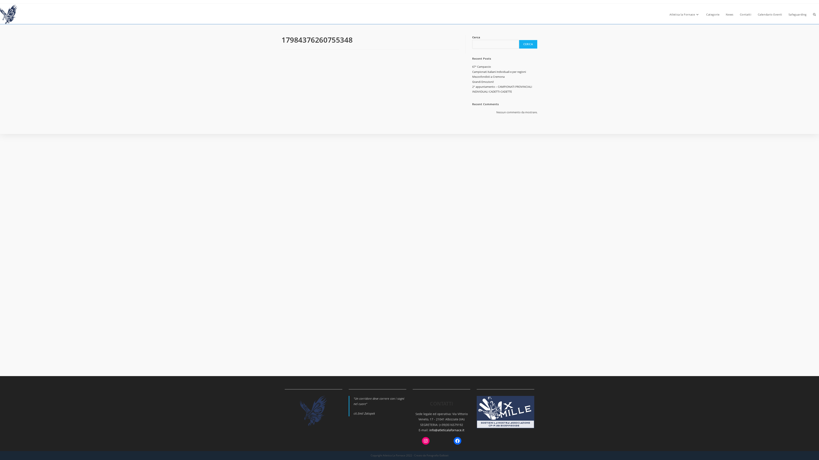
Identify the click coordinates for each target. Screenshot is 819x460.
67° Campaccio (481, 67)
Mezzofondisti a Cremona (488, 77)
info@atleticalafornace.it (446, 430)
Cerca (476, 37)
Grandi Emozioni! (483, 82)
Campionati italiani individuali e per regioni (499, 72)
